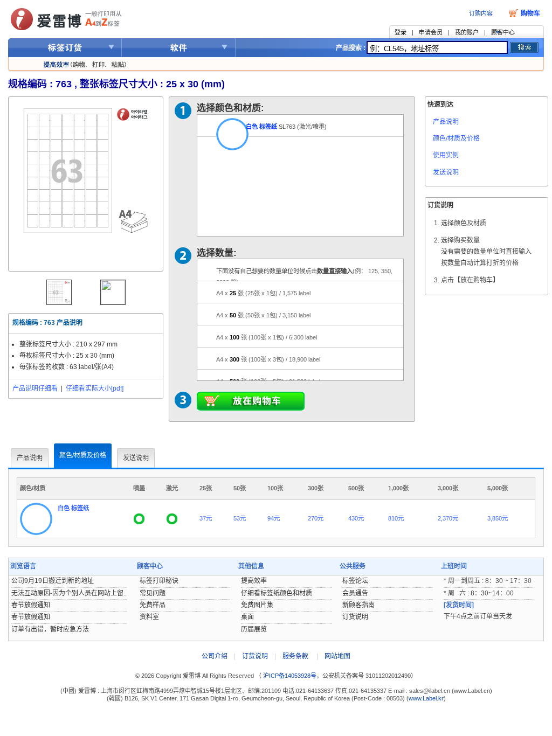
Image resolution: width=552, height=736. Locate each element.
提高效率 (254, 581)
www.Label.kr (426, 698)
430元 (356, 518)
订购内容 (481, 13)
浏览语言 (23, 566)
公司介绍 (214, 656)
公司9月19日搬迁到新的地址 (52, 581)
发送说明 (446, 172)
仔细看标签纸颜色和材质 (276, 593)
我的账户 (467, 32)
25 (263, 293)
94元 (273, 518)
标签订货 (65, 47)
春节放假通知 (30, 605)
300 (268, 359)
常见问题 (152, 593)
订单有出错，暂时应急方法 (50, 629)
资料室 (149, 617)
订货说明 (355, 617)
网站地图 (337, 656)
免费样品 (152, 605)
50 (263, 315)
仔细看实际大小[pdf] (94, 388)
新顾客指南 (358, 605)
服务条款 (295, 656)
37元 (205, 518)
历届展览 (254, 629)
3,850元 (497, 518)
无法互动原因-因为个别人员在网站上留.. (69, 593)
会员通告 (355, 593)
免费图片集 (257, 605)
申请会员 (431, 32)
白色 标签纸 (261, 126)
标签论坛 (355, 581)
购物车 (530, 13)
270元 (315, 518)
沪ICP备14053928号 (288, 675)
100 (266, 337)
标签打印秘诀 (159, 581)
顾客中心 (503, 32)
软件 (179, 47)
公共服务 (352, 566)
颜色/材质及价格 (456, 138)
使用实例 (446, 155)
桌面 (247, 617)
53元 (239, 518)
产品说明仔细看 (35, 388)
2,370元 (448, 518)
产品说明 (446, 122)
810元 (396, 518)
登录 (400, 32)
